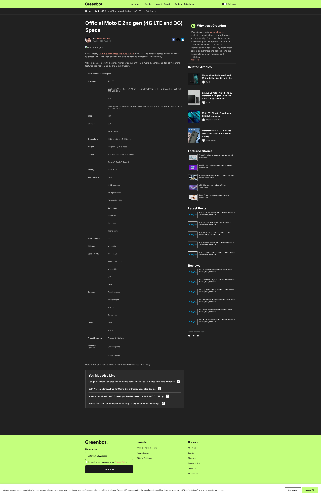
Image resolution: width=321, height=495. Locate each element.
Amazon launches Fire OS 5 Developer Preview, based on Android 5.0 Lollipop (126, 396)
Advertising (193, 473)
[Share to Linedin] (182, 39)
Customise (292, 490)
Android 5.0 (100, 11)
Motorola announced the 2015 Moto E (117, 53)
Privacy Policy (120, 462)
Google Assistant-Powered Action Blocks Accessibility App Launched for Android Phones (132, 381)
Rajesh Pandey (102, 38)
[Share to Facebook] (173, 39)
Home (88, 11)
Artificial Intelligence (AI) (147, 448)
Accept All (309, 490)
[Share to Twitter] (178, 39)
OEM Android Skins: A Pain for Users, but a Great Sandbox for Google (122, 389)
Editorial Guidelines (184, 4)
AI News (135, 4)
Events (147, 4)
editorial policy (217, 32)
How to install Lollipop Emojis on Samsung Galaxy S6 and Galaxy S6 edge (124, 403)
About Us (192, 448)
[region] (160, 489)
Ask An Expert (163, 4)
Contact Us (192, 468)
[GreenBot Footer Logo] (96, 442)
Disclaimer (192, 458)
